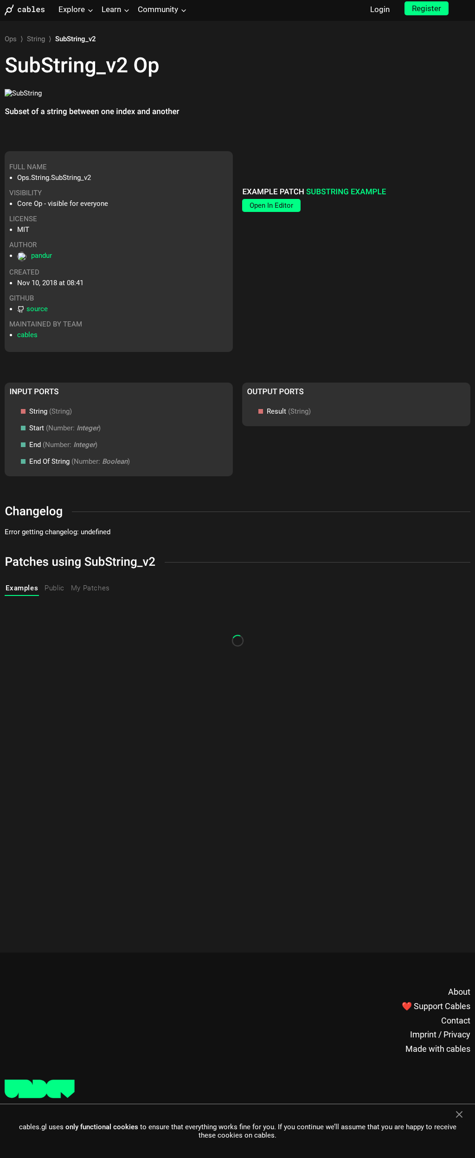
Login (380, 9)
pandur (41, 255)
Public (54, 588)
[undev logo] (40, 1096)
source (37, 309)
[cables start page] (28, 10)
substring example (346, 192)
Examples (22, 588)
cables (27, 335)
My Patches (90, 588)
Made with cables (437, 1049)
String (36, 39)
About (459, 992)
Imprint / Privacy (440, 1034)
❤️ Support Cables (436, 1006)
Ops (11, 39)
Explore (72, 9)
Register (426, 8)
